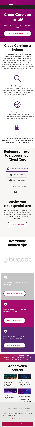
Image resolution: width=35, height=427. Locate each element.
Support (19, 192)
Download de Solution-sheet (17, 33)
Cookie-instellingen (17, 419)
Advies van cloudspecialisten (19, 168)
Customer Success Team (19, 186)
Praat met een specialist (15, 293)
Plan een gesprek (17, 224)
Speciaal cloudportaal (19, 180)
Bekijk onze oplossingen (14, 320)
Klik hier (25, 359)
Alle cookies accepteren (17, 423)
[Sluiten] (33, 405)
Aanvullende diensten (19, 174)
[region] (17, 415)
